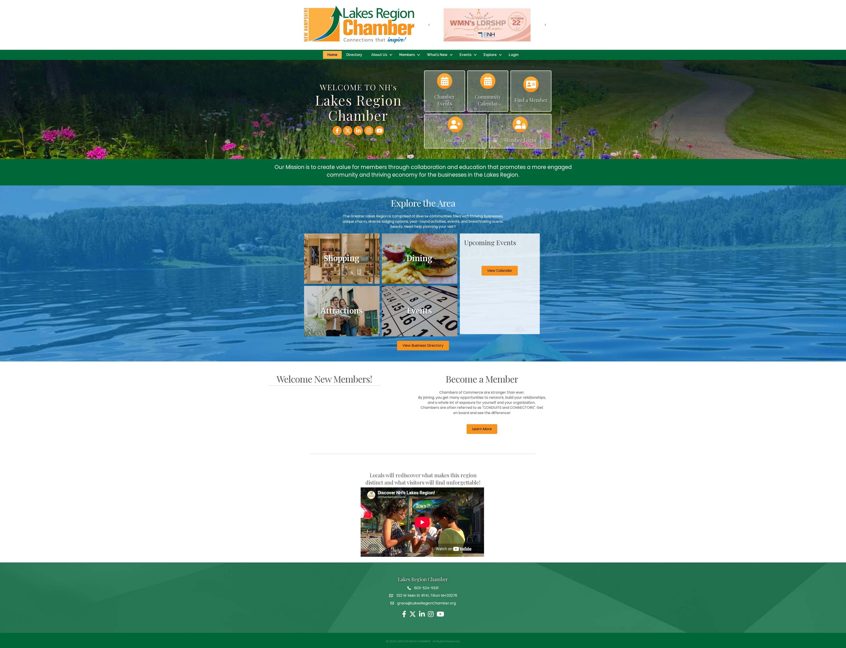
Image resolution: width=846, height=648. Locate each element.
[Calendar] (444, 83)
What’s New (437, 55)
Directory (354, 55)
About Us (379, 55)
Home (332, 55)
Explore (490, 55)
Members (407, 55)
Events (465, 55)
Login (514, 55)
